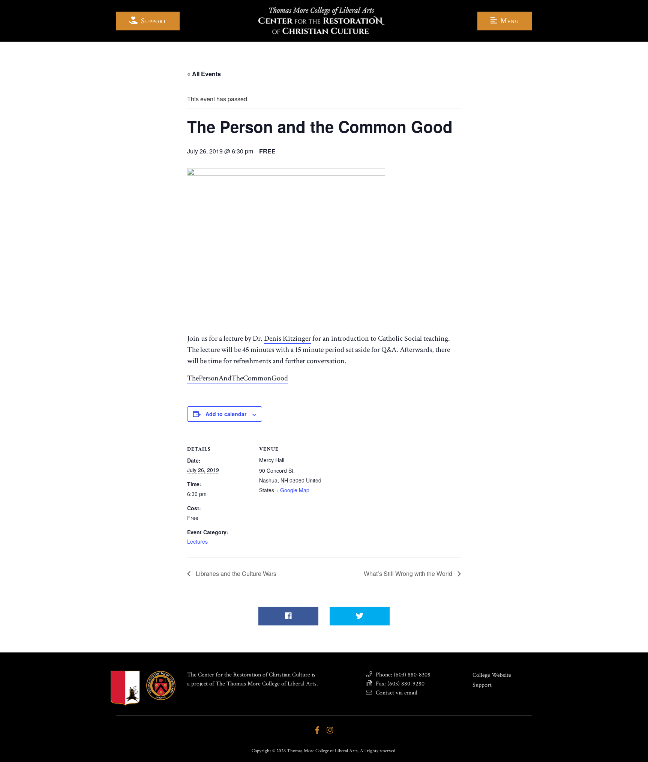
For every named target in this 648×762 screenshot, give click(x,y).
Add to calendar (226, 414)
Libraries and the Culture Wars (235, 573)
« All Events (204, 73)
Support (152, 21)
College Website (491, 675)
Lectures (197, 541)
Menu (508, 21)
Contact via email (395, 693)
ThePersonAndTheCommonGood (237, 378)
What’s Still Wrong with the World (409, 573)
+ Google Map (292, 490)
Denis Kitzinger (287, 338)
